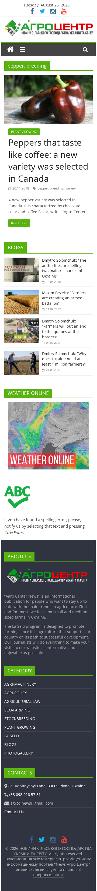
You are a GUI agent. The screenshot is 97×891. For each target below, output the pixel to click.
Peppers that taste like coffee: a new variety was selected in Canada (48, 160)
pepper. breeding (50, 188)
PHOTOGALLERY (18, 753)
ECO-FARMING (17, 710)
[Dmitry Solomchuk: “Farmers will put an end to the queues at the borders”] (21, 321)
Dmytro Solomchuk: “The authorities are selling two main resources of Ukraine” (64, 268)
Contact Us (14, 811)
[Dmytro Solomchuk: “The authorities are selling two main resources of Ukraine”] (21, 260)
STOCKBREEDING (19, 718)
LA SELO (11, 735)
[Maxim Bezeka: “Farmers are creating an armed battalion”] (21, 293)
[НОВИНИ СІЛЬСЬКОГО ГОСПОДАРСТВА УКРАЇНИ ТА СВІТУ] (48, 22)
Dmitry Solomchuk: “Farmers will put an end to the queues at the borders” (64, 328)
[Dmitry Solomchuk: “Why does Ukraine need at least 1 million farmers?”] (21, 353)
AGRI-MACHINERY (20, 684)
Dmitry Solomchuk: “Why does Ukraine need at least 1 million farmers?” (64, 359)
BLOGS (15, 247)
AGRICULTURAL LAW (22, 701)
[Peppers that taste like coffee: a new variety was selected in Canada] (48, 78)
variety (70, 188)
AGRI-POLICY (15, 692)
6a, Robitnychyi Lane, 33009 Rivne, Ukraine (47, 785)
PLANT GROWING (24, 131)
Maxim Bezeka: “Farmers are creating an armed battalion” (64, 298)
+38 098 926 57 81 (24, 794)
